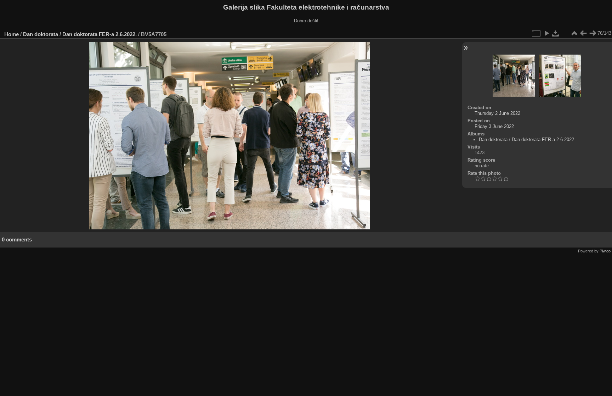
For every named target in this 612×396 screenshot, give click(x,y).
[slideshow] (546, 33)
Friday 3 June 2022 (494, 126)
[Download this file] (555, 33)
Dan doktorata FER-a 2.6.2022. (99, 34)
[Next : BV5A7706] (592, 33)
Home (11, 34)
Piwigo (605, 251)
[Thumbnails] (574, 33)
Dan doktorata (40, 34)
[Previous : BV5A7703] (583, 33)
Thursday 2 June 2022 (497, 113)
